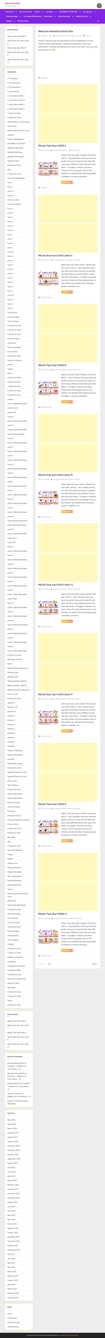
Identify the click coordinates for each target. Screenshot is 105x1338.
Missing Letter (12, 672)
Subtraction (11, 901)
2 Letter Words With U (16, 104)
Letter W (10, 620)
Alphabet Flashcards (15, 148)
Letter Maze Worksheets (16, 525)
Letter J (10, 490)
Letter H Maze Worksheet (17, 477)
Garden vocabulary (14, 360)
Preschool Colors (14, 816)
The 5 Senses (12, 918)
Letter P (10, 555)
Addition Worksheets (15, 139)
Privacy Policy (22, 21)
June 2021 (11, 1259)
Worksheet (11, 988)
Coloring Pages (12, 16)
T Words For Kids (14, 909)
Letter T (10, 590)
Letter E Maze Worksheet (17, 451)
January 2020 (12, 1298)
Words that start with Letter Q (55, 584)
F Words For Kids (14, 334)
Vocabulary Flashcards (16, 966)
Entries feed (12, 1318)
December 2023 (13, 1146)
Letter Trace (12, 599)
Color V (10, 291)
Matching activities (14, 659)
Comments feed (13, 1322)
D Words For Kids (14, 326)
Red (8, 842)
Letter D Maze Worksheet (17, 443)
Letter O (10, 547)
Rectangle (11, 837)
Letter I (10, 482)
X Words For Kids (14, 992)
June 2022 (11, 1211)
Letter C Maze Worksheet (17, 430)
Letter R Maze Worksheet (17, 577)
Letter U (10, 603)
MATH (9, 664)
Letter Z (10, 646)
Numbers (49, 12)
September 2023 (14, 1159)
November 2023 (13, 1150)
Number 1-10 (12, 707)
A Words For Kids (14, 117)
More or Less (12, 694)
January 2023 (12, 1189)
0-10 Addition (12, 78)
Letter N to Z (12, 538)
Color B (10, 196)
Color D (10, 213)
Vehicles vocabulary (15, 957)
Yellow (10, 1000)
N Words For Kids (14, 698)
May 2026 (11, 1120)
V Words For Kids (14, 953)
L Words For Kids (14, 395)
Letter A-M (11, 412)
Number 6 (11, 733)
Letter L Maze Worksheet (17, 512)
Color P (10, 265)
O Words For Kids (46, 956)
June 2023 (11, 1172)
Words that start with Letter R (55, 474)
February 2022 (13, 1228)
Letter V (10, 612)
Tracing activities (14, 927)
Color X (10, 300)
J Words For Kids (14, 386)
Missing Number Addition (17, 681)
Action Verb (12, 126)
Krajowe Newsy (13, 1083)
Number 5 (11, 729)
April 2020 (11, 1285)
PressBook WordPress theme (68, 1335)
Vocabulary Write (14, 970)
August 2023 (12, 1163)
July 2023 (11, 1167)
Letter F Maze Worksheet (17, 460)
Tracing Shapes (13, 931)
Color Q (10, 269)
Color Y (10, 304)
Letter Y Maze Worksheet (17, 642)
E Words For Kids (14, 330)
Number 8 (11, 742)
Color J (10, 239)
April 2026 (11, 1124)
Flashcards (48, 16)
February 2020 (13, 1293)
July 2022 (11, 1206)
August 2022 (12, 1202)
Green (9, 373)
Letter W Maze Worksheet (17, 625)
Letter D (10, 438)
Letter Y (10, 638)
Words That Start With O (52, 913)
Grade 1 (38, 12)
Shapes (9, 21)
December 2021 (13, 1237)
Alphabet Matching (14, 152)
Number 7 (11, 737)
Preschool (10, 12)
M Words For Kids (14, 655)
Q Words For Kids (46, 626)
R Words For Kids (46, 407)
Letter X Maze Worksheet (17, 633)
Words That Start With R (52, 365)
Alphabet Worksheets (15, 157)
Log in (9, 1314)
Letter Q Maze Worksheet (17, 568)
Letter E (10, 447)
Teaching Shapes (14, 914)
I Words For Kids (13, 382)
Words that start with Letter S (55, 255)
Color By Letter (13, 200)
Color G (10, 226)
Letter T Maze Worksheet (17, 594)
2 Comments (78, 36)
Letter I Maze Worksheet (16, 486)
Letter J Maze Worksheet (17, 495)
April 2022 (11, 1219)
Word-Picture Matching (16, 979)
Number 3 (11, 720)
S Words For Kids (46, 297)
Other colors (12, 781)
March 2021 (12, 1272)
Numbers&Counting (14, 764)
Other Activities (64, 16)
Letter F (10, 456)
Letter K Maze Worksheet (17, 503)
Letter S (10, 581)
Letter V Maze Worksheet (17, 616)
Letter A (10, 399)
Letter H (10, 473)
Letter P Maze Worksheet (17, 560)
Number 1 (11, 703)
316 (49, 964)
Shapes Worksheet (14, 872)
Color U (10, 287)
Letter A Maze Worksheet (17, 404)
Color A (10, 191)
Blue (9, 169)
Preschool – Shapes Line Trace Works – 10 (18, 1086)
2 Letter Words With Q (16, 100)
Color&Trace (12, 313)
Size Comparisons (14, 876)
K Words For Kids (14, 391)
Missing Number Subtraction (18, 690)
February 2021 (12, 1276)
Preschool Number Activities (18, 820)
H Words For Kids (14, 378)
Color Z (10, 308)
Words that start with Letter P (55, 694)
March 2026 (12, 1128)
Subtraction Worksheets (16, 905)
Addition (10, 135)
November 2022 (13, 1198)
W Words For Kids (14, 974)
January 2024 (12, 1141)
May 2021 (11, 1263)
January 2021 (12, 1280)
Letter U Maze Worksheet (17, 607)
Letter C (10, 425)
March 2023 (12, 1180)
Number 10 (11, 711)
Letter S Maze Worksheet (17, 586)
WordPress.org (13, 1327)
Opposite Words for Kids (17, 772)
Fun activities (12, 352)
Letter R (10, 573)
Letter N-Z (11, 542)
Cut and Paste (12, 321)
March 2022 (12, 1224)
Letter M (10, 516)
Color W (10, 295)
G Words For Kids (14, 356)
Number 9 (11, 746)
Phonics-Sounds (25, 12)
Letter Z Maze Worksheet (17, 651)
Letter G (10, 464)
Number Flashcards (14, 750)
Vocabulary (87, 12)
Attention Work (13, 161)
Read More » (68, 182)
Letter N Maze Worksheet (17, 534)
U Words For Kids (14, 948)
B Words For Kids (14, 165)
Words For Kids (82, 16)
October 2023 (12, 1154)
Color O (10, 261)
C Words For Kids (14, 174)
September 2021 (13, 1250)
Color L (10, 248)
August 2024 (12, 1137)
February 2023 (13, 1185)
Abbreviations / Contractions (18, 122)
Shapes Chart (12, 863)
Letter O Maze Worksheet (17, 551)
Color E (10, 217)
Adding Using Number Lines (18, 130)
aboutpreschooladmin (62, 36)
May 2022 (11, 1215)
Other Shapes (12, 785)
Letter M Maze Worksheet (17, 521)
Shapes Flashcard (14, 868)
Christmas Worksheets (33, 16)
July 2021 (11, 1254)
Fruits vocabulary (14, 347)
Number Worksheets (15, 755)
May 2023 (11, 1176)
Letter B (10, 417)
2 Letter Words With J (15, 96)
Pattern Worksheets (15, 794)
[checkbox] (99, 5)
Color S (10, 278)
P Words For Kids (46, 736)
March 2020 (12, 1289)
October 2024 (12, 1133)
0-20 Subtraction (14, 87)
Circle (9, 183)
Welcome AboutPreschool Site (55, 31)
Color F (10, 222)
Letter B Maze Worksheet (17, 421)
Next (94, 964)
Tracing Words (13, 935)
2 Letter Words (13, 91)
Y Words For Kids (14, 996)
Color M (10, 252)
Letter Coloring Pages (15, 434)
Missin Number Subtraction (17, 668)
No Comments (75, 150)
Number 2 (11, 716)
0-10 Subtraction (13, 83)
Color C (10, 209)
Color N (10, 256)
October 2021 (12, 1245)
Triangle (10, 944)
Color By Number (14, 204)
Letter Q (10, 564)
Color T (10, 282)
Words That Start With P (52, 804)
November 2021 (13, 1241)
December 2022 (13, 1193)
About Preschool (12, 3)
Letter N (10, 529)
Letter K (10, 499)
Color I (10, 235)
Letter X (10, 629)
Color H (10, 230)
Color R (10, 274)
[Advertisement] (68, 99)
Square (10, 889)
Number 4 (11, 724)
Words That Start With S (52, 145)
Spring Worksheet (14, 880)
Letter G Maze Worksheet (17, 469)
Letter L (10, 508)
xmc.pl (10, 1094)
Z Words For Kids (14, 1005)
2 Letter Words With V (16, 109)
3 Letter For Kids (13, 113)
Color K (10, 243)
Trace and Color (13, 922)
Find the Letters (13, 339)
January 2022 (12, 1232)
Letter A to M (12, 408)
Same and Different (14, 850)
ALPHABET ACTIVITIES (68, 12)
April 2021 (11, 1267)
